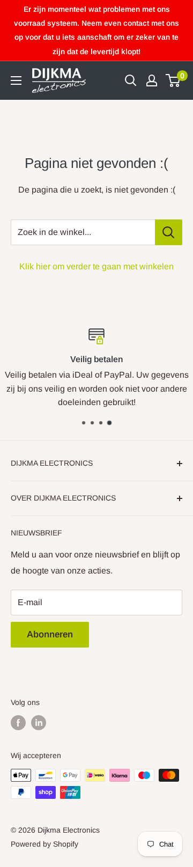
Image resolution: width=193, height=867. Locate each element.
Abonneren (50, 634)
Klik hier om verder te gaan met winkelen (96, 266)
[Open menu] (16, 80)
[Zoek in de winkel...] (168, 232)
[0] (173, 80)
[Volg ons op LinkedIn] (38, 722)
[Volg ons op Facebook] (18, 722)
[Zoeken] (131, 80)
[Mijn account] (151, 80)
